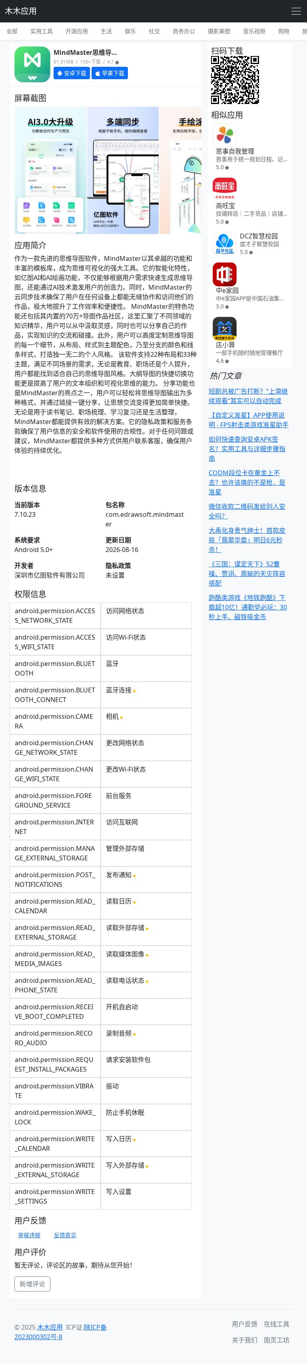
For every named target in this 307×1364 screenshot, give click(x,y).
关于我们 (244, 1340)
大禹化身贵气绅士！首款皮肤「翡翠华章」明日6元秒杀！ (247, 540)
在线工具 (276, 1324)
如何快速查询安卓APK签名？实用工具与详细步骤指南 (247, 449)
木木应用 (21, 11)
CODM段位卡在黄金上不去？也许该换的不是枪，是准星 (247, 482)
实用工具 (41, 31)
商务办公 (184, 31)
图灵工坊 (276, 1340)
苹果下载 (112, 73)
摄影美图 (219, 31)
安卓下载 (74, 73)
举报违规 (29, 1235)
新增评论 (32, 1284)
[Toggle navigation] (296, 11)
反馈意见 (65, 1235)
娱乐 (130, 31)
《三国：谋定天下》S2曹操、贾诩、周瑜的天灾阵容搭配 (247, 574)
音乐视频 (254, 31)
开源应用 (77, 31)
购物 (283, 31)
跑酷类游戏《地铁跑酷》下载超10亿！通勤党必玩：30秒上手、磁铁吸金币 (248, 607)
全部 (12, 31)
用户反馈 (244, 1324)
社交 (154, 31)
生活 (106, 31)
